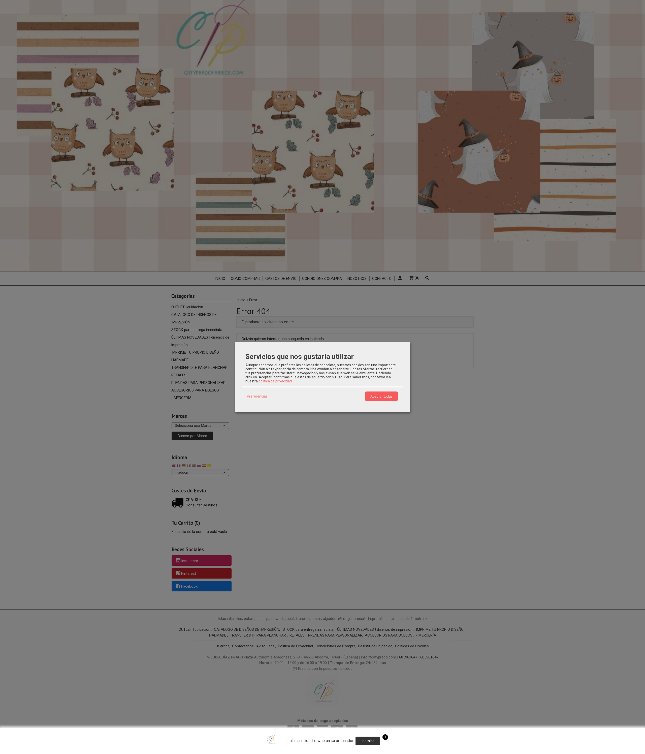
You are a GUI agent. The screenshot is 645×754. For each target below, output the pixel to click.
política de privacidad (275, 381)
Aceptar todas (381, 396)
